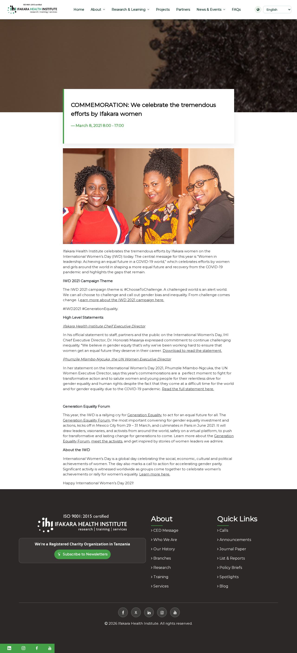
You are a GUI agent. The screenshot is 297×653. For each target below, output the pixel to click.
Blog (223, 586)
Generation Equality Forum (86, 420)
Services (160, 586)
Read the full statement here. (188, 389)
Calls (223, 530)
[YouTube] (175, 612)
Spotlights (229, 577)
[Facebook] (123, 612)
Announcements (235, 540)
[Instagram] (162, 612)
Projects (163, 9)
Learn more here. (154, 474)
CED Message (165, 530)
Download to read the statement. (192, 350)
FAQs (236, 9)
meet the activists (106, 441)
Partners (183, 9)
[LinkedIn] (149, 612)
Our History (163, 549)
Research (161, 567)
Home (79, 9)
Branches (161, 558)
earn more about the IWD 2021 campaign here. (122, 300)
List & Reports (232, 558)
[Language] (258, 9)
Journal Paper (232, 549)
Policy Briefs (230, 567)
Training (160, 577)
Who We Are (164, 540)
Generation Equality (144, 415)
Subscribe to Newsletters (85, 554)
